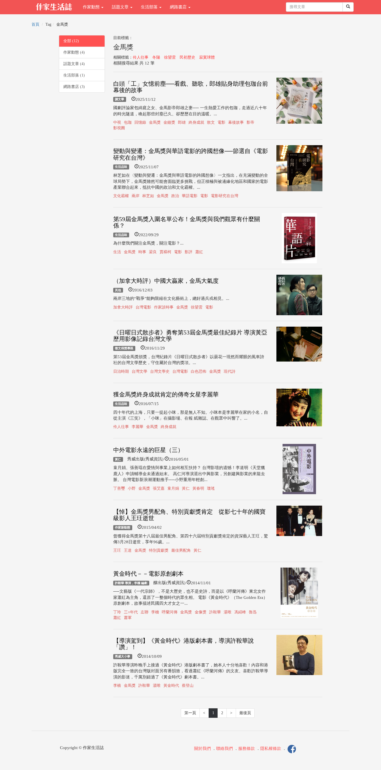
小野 (132, 488)
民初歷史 (187, 57)
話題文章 (121, 7)
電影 (221, 122)
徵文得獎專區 (124, 348)
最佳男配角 (181, 550)
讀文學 (119, 99)
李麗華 (137, 427)
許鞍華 (215, 612)
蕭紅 (199, 252)
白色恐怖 (198, 371)
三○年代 (131, 612)
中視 (117, 122)
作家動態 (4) (74, 52)
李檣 (155, 612)
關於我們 (202, 749)
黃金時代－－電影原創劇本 (148, 573)
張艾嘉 (159, 488)
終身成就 (196, 122)
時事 (142, 252)
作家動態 (92, 7)
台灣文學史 (160, 371)
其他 (118, 290)
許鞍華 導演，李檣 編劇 (131, 583)
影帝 (250, 122)
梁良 (153, 252)
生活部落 (150, 7)
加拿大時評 (123, 307)
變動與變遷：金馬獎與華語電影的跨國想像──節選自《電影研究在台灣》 (190, 154)
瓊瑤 (211, 488)
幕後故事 (236, 122)
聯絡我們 (224, 749)
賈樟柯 (165, 252)
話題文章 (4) (74, 64)
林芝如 (148, 196)
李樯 (117, 685)
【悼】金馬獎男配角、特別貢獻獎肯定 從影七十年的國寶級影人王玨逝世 (189, 515)
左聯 (144, 612)
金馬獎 (155, 122)
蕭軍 (128, 618)
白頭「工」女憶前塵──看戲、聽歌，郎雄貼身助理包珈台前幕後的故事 (190, 87)
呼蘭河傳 (169, 612)
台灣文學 (139, 371)
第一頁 (190, 713)
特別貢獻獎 (158, 550)
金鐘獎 (169, 122)
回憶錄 (140, 122)
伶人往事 (140, 57)
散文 (211, 122)
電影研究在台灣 (224, 196)
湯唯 (228, 612)
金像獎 (200, 612)
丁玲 (117, 612)
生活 (117, 252)
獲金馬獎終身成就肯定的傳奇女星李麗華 (166, 394)
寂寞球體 (207, 57)
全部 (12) (71, 41)
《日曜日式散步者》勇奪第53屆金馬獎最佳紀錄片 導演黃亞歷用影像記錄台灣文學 (190, 335)
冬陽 (156, 57)
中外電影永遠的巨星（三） (148, 450)
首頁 (35, 24)
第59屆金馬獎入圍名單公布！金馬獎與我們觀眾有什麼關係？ (186, 222)
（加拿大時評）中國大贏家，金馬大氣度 (166, 281)
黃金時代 (171, 685)
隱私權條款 (270, 749)
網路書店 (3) (74, 87)
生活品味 (121, 167)
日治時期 (121, 371)
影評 (188, 252)
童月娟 (173, 488)
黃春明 (198, 488)
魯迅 (253, 612)
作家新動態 (122, 527)
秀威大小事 (122, 656)
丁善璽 (119, 488)
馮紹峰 (240, 612)
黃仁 (118, 459)
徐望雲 (170, 57)
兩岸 (135, 196)
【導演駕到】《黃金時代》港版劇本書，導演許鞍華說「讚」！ (183, 644)
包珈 (128, 122)
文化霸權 (121, 196)
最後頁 (245, 713)
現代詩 (229, 371)
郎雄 (182, 122)
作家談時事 (163, 307)
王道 (128, 550)
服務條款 (246, 749)
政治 (175, 196)
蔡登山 (188, 685)
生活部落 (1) (74, 75)
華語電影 (189, 196)
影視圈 (119, 128)
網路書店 (179, 7)
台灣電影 (143, 307)
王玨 (117, 550)
